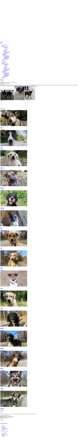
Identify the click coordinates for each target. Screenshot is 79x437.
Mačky (5, 50)
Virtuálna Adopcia (6, 52)
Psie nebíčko (6, 53)
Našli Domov (4, 71)
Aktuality (3, 59)
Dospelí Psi (5, 47)
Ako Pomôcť (4, 72)
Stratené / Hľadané (6, 51)
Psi (6, 48)
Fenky (7, 49)
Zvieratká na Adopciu (5, 46)
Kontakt (3, 60)
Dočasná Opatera (6, 55)
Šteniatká (5, 67)
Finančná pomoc (6, 57)
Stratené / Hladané (4, 428)
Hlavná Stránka (4, 62)
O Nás (3, 45)
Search (1, 42)
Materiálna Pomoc (6, 58)
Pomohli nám (6, 76)
